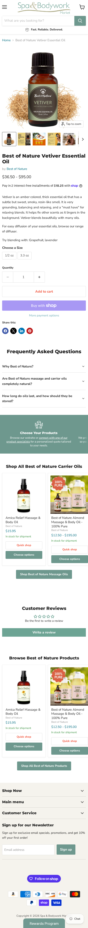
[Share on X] (13, 331)
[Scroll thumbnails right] (82, 139)
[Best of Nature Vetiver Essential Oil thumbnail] (9, 139)
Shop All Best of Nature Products (44, 766)
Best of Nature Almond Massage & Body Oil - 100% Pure (67, 522)
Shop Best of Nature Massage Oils (44, 574)
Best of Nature (17, 169)
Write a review (44, 632)
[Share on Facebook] (5, 331)
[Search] (80, 21)
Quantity (7, 267)
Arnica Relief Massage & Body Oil (23, 520)
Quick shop (24, 545)
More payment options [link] (44, 315)
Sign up (66, 849)
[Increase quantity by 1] (39, 277)
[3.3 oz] (25, 260)
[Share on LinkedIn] (21, 331)
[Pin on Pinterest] (29, 331)
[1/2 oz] (10, 260)
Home (6, 40)
